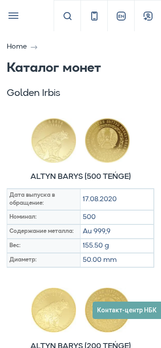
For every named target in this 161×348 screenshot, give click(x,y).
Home (17, 46)
